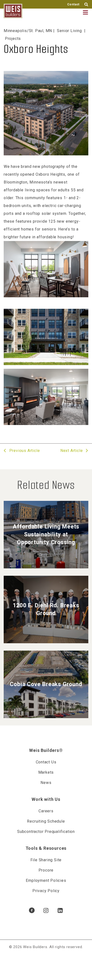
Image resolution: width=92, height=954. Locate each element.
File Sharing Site (46, 860)
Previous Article (24, 450)
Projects (13, 38)
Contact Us (46, 762)
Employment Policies (46, 880)
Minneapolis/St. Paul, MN (28, 30)
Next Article (72, 450)
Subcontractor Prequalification (46, 831)
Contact (73, 4)
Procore (46, 870)
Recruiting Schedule (46, 821)
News (45, 782)
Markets (46, 772)
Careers (46, 811)
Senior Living (69, 30)
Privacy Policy (46, 890)
